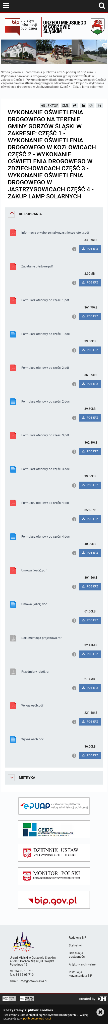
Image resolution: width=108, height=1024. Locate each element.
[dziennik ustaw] (54, 853)
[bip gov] (54, 900)
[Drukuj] (99, 105)
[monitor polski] (54, 876)
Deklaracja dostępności (77, 954)
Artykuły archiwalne (82, 964)
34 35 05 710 (24, 971)
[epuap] (54, 806)
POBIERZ (92, 248)
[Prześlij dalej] (75, 105)
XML (65, 106)
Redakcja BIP (77, 937)
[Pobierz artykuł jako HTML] (91, 105)
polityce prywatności (37, 1018)
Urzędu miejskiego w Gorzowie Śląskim (64, 26)
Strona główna (11, 72)
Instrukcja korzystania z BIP (80, 973)
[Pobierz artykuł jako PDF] (83, 105)
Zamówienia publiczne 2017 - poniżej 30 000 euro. (59, 72)
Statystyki (75, 945)
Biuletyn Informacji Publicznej (22, 27)
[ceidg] (54, 829)
